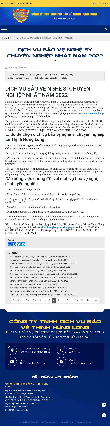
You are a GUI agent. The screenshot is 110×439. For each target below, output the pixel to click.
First (27, 300)
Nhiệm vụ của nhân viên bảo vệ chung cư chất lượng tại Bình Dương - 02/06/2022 (43, 263)
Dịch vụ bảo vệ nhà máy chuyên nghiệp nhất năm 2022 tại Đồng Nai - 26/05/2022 (43, 274)
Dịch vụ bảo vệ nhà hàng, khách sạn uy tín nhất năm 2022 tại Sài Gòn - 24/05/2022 (44, 277)
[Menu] (4, 29)
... (71, 300)
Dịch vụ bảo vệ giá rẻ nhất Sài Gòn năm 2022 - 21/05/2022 (34, 284)
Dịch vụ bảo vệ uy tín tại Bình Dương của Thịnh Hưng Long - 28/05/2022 (39, 270)
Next (88, 300)
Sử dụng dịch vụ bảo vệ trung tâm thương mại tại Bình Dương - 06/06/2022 (41, 256)
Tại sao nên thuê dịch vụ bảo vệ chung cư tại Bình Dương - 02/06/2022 (39, 260)
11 (82, 300)
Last (95, 300)
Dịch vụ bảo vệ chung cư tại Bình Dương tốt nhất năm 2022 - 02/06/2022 (40, 267)
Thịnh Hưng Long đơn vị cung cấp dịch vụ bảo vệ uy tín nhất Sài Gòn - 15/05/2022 (43, 295)
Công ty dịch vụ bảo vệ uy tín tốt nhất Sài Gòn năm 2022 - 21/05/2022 (39, 281)
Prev (35, 300)
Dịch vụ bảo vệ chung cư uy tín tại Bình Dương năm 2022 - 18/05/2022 (39, 288)
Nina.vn (88, 422)
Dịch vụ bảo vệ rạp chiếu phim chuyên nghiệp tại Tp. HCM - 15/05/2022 (39, 291)
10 (77, 300)
